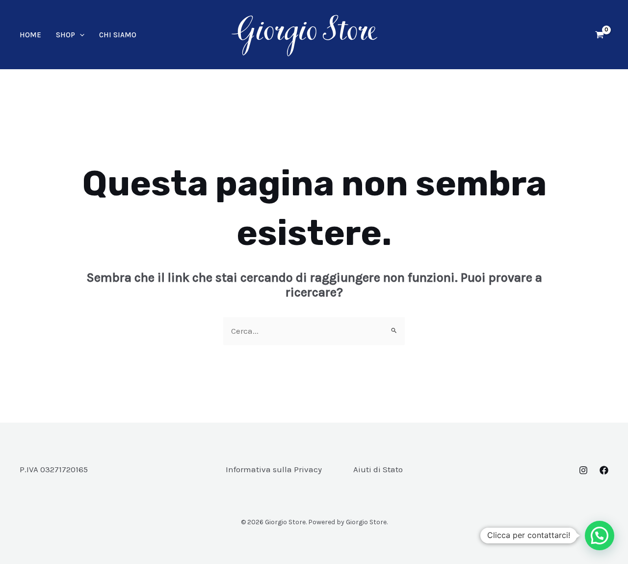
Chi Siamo (117, 34)
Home (30, 34)
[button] (79, 34)
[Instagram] (583, 470)
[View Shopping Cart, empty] (599, 35)
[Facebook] (604, 470)
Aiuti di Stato (378, 469)
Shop (65, 34)
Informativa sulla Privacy (274, 469)
